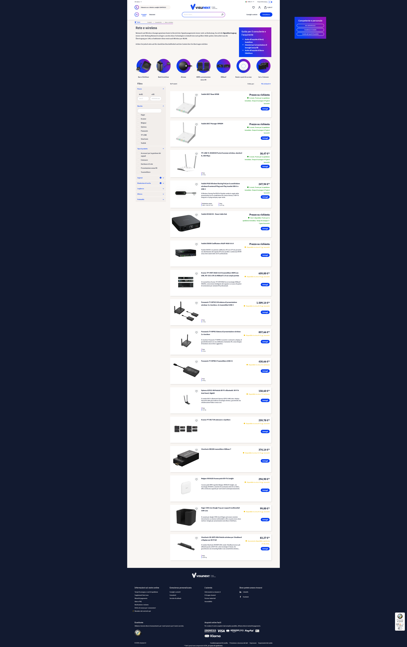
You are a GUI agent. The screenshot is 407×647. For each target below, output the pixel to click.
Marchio (139, 106)
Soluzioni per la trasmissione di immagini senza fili (256, 46)
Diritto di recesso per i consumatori (145, 608)
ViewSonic (144, 139)
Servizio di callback (175, 598)
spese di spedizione (216, 646)
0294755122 (163, 7)
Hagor (143, 115)
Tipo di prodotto (142, 149)
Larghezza (140, 189)
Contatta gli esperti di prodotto (310, 34)
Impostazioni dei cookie (265, 643)
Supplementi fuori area (141, 595)
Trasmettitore (145, 172)
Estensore (144, 160)
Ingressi (140, 178)
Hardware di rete (147, 164)
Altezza (139, 194)
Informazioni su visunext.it (213, 592)
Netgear (143, 123)
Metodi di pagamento (141, 598)
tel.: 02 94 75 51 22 (310, 25)
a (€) (153, 94)
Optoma (143, 127)
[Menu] (137, 14)
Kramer (143, 119)
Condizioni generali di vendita (219, 643)
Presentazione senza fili (149, 168)
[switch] (400, 628)
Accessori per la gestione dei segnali (151, 154)
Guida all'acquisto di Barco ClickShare (254, 51)
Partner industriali (210, 598)
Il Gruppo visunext (210, 595)
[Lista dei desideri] (253, 7)
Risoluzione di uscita (144, 183)
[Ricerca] (222, 14)
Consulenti (173, 595)
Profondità (140, 199)
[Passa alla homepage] (203, 7)
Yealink (143, 143)
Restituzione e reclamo (141, 605)
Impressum (253, 643)
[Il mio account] (259, 7)
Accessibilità (208, 601)
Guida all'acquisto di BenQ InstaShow (254, 40)
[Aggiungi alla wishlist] (196, 95)
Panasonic (144, 131)
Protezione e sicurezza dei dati (239, 643)
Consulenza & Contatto (310, 30)
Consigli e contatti (175, 592)
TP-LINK (144, 135)
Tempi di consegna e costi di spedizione (146, 592)
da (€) (141, 94)
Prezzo (139, 89)
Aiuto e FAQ (138, 601)
